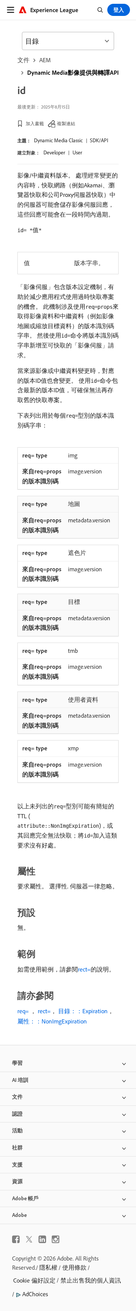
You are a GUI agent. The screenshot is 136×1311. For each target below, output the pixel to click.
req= (23, 1011)
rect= (84, 969)
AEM (45, 60)
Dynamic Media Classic (58, 140)
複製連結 (66, 123)
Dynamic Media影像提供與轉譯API (73, 72)
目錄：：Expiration (83, 1011)
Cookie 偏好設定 (34, 1280)
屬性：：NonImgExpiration (52, 1021)
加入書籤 (35, 123)
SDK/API (99, 140)
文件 (23, 60)
